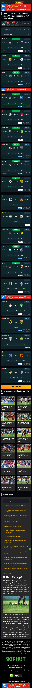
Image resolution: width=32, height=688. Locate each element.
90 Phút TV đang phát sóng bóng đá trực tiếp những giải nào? (14, 531)
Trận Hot (18, 29)
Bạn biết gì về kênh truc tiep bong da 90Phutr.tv (15, 505)
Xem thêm (15, 387)
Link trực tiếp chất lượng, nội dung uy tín (13, 526)
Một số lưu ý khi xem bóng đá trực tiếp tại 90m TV (15, 568)
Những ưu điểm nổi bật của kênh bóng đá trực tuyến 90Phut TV (15, 510)
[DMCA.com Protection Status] (16, 675)
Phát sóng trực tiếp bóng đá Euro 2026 (13, 536)
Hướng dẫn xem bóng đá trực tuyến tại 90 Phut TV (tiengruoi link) (15, 541)
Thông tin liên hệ (8, 573)
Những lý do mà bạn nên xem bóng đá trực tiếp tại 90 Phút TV (16, 552)
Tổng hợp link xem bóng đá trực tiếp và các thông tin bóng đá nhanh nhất (15, 516)
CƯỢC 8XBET (19, 2)
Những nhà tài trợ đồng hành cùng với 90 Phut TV (15, 563)
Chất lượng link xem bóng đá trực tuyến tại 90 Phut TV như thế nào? (16, 547)
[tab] (4, 24)
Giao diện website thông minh (11, 521)
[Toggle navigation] (29, 2)
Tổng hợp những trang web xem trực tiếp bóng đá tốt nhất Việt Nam (15, 558)
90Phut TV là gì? (8, 501)
